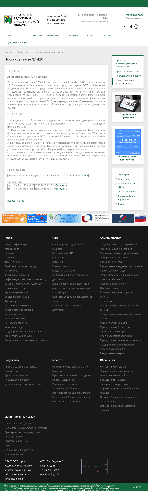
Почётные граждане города (20, 266)
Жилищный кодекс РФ (16, 275)
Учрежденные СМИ (111, 261)
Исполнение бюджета (64, 384)
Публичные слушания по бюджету (71, 375)
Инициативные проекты (18, 335)
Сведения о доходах (63, 270)
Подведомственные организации (119, 253)
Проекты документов (127, 71)
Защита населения (14, 318)
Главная (8, 52)
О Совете (57, 248)
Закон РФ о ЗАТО (13, 261)
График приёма (61, 266)
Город (9, 35)
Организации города (16, 292)
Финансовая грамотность (66, 401)
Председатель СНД (62, 253)
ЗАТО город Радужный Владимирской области (40, 20)
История (9, 253)
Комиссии (58, 261)
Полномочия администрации (116, 248)
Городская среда (13, 327)
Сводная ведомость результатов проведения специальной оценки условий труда (71, 288)
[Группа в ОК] (130, 26)
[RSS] (141, 26)
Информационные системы (115, 257)
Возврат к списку (16, 200)
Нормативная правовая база (116, 371)
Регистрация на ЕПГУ (16, 441)
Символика (10, 257)
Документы (73, 35)
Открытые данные (127, 191)
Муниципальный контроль (115, 327)
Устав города (11, 248)
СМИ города (11, 270)
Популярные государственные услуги (25, 427)
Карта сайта (124, 179)
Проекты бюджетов (63, 379)
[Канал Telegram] (136, 26)
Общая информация (15, 244)
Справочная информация (19, 309)
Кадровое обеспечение (113, 283)
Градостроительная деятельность (23, 331)
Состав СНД (58, 257)
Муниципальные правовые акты (50, 52)
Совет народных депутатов (67, 244)
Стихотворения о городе (18, 305)
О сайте (122, 204)
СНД (21, 35)
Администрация (54, 35)
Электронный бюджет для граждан (71, 397)
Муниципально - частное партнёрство (121, 340)
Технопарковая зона (15, 322)
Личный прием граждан (113, 366)
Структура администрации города (119, 244)
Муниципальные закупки (114, 322)
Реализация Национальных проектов (25, 340)
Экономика (106, 301)
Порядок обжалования (128, 75)
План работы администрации (116, 292)
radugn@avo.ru (135, 14)
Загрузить (82, 175)
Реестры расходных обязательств (71, 392)
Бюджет (89, 35)
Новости (9, 445)
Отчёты (104, 296)
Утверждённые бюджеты (66, 388)
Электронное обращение (114, 384)
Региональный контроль (114, 331)
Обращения (106, 35)
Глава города (36, 35)
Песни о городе (13, 314)
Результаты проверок (112, 353)
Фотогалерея (11, 301)
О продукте (123, 174)
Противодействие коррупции (116, 335)
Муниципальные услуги (17, 42)
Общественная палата (16, 296)
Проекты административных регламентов (126, 63)
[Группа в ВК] (124, 26)
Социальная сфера (15, 288)
